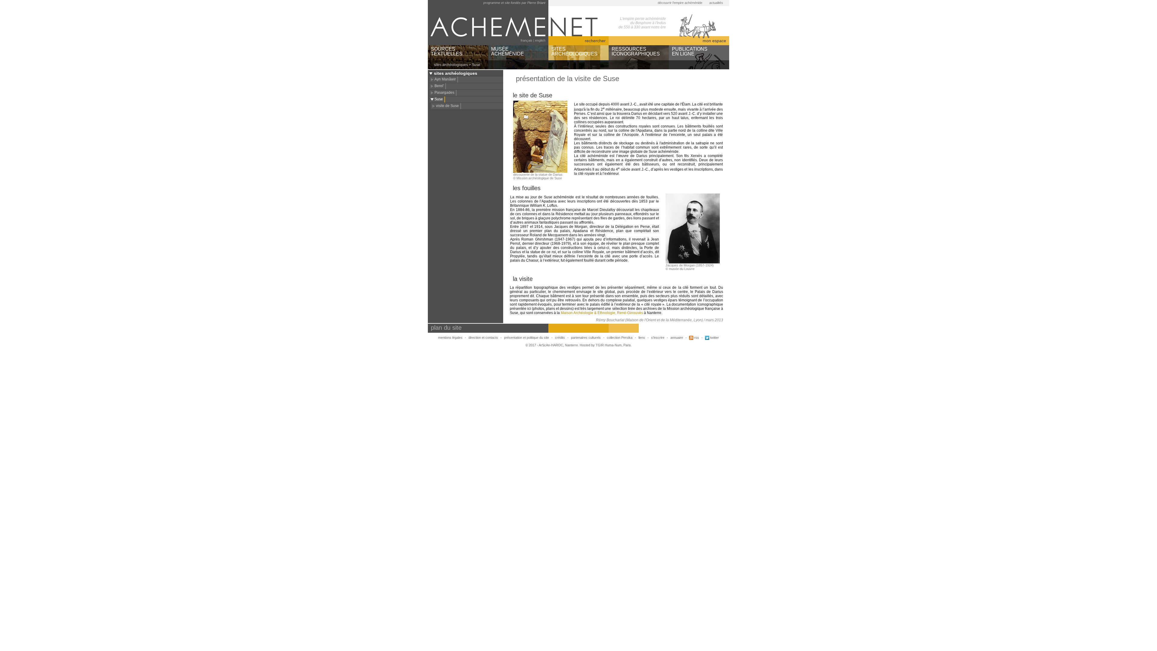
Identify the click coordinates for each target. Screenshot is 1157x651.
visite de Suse (447, 106)
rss (696, 337)
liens (641, 337)
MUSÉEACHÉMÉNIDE (507, 51)
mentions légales (450, 337)
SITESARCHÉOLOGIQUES (574, 51)
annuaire (676, 337)
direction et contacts (483, 337)
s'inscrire (657, 337)
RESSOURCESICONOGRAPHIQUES (636, 51)
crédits (560, 337)
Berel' (439, 86)
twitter (714, 337)
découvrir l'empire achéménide (680, 3)
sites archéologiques (451, 65)
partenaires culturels (586, 337)
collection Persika (619, 337)
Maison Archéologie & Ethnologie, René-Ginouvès (602, 313)
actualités (716, 3)
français (526, 40)
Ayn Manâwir (445, 79)
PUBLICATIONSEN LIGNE (689, 51)
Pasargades (444, 92)
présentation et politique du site (526, 337)
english (540, 40)
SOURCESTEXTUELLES (446, 51)
